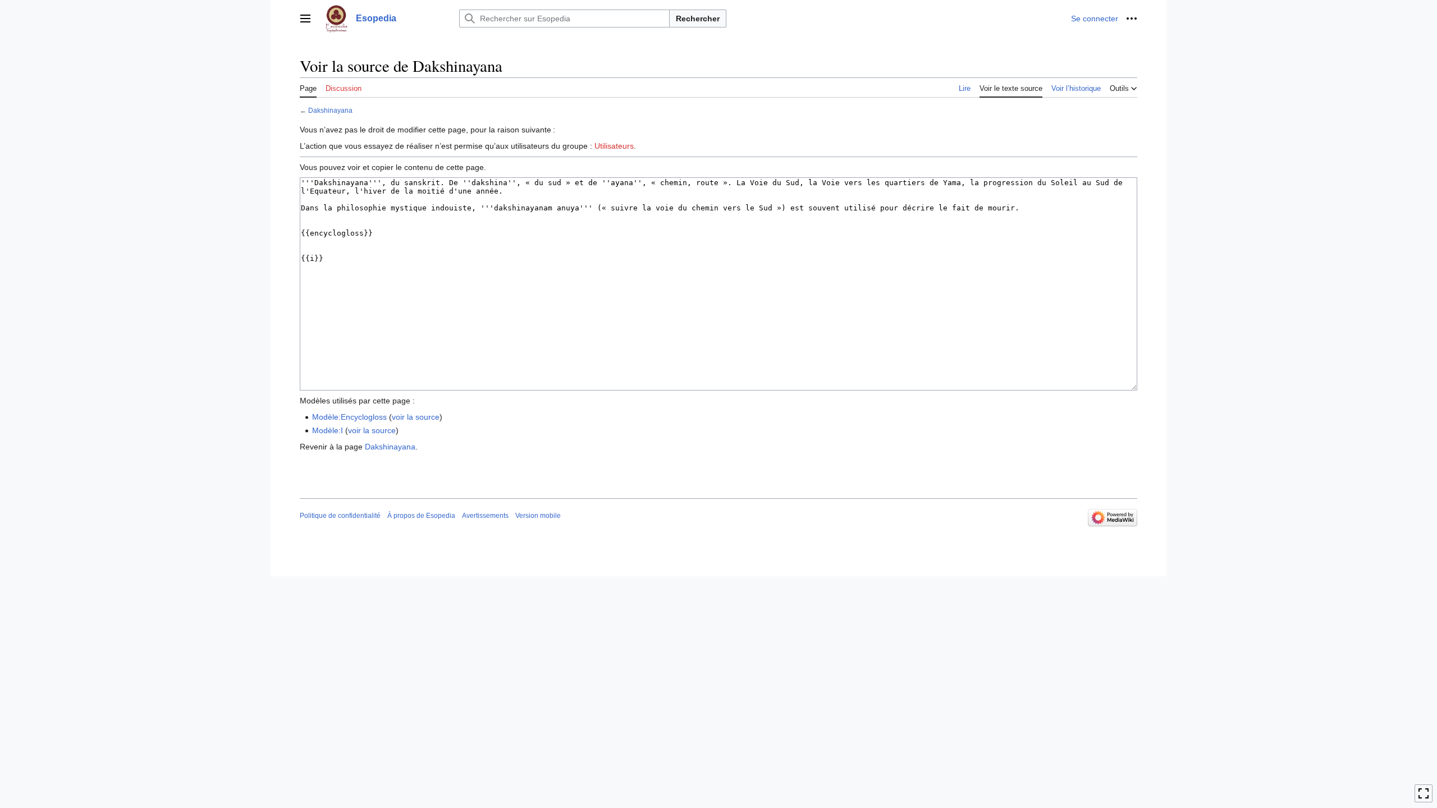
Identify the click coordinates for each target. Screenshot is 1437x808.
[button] (305, 18)
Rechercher (698, 18)
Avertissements (485, 516)
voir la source (416, 416)
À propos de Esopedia (421, 516)
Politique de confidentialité (340, 516)
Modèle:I (327, 430)
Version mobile (538, 516)
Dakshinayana (330, 110)
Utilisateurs (614, 145)
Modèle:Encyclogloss (349, 416)
